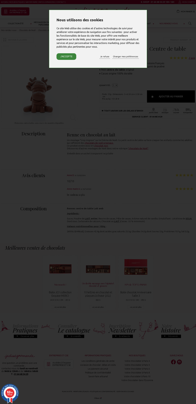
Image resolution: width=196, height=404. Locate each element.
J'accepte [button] (66, 56)
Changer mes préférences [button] (125, 56)
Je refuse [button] (104, 56)
